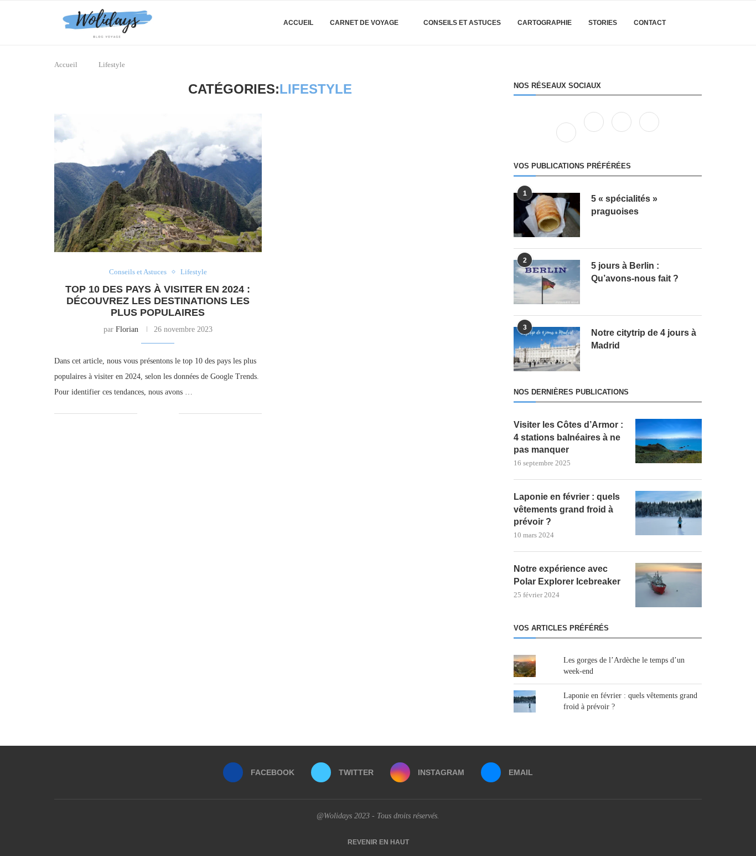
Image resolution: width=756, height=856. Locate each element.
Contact (650, 23)
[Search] (696, 23)
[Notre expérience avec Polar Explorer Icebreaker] (668, 585)
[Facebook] (567, 132)
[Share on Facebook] (154, 413)
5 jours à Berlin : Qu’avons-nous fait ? (635, 272)
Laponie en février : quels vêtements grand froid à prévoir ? (567, 509)
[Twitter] (595, 132)
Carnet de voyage (364, 23)
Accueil (298, 23)
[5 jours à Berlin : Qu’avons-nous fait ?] (547, 282)
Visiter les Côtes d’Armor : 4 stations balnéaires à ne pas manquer (568, 437)
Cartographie (544, 23)
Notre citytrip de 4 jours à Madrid (643, 339)
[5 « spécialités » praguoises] (547, 215)
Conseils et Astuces (462, 23)
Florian (127, 329)
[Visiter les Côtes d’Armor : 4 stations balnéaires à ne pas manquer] (668, 441)
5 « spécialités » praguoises (624, 205)
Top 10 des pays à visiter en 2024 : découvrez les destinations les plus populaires (157, 301)
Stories (602, 23)
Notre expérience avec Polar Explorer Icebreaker (567, 575)
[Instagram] (622, 132)
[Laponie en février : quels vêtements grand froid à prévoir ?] (668, 513)
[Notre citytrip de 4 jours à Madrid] (547, 349)
